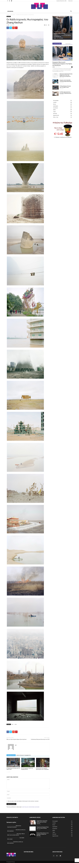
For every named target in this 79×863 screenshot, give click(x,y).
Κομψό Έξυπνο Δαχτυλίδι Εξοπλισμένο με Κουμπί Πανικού (42, 822)
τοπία (16, 724)
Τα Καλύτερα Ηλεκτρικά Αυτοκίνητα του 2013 (40, 739)
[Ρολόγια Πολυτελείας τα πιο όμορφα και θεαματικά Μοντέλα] (33, 834)
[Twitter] (11, 1)
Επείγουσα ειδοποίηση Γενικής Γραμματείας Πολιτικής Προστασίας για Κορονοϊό (66, 75)
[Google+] (9, 1)
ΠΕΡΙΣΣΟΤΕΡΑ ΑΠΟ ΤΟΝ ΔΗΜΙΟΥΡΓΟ (23, 755)
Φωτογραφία (12, 14)
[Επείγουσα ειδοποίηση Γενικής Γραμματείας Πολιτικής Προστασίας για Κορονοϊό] (55, 75)
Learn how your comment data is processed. (30, 806)
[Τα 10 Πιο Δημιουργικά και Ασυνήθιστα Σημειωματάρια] (55, 93)
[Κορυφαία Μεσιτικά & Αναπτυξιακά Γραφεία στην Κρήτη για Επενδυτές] (62, 28)
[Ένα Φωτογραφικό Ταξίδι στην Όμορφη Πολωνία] (28, 762)
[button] (70, 11)
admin (55, 38)
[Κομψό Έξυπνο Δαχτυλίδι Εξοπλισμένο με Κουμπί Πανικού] (33, 822)
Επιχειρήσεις (56, 31)
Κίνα (12, 724)
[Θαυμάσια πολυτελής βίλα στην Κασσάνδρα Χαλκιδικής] (55, 82)
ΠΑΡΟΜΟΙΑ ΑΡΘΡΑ (11, 755)
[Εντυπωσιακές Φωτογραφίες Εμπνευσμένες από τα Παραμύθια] (42, 762)
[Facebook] (7, 1)
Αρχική (8, 14)
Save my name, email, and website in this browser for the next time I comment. (23, 801)
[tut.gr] (39, 6)
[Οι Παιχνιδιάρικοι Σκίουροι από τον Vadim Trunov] (13, 762)
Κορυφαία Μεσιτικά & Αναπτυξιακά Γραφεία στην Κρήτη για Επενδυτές (62, 35)
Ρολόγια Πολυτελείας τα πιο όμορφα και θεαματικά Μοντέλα (43, 834)
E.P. (16, 745)
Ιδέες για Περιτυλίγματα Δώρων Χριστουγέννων (16, 739)
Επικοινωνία (70, 0)
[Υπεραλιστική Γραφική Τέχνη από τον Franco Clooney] (33, 828)
